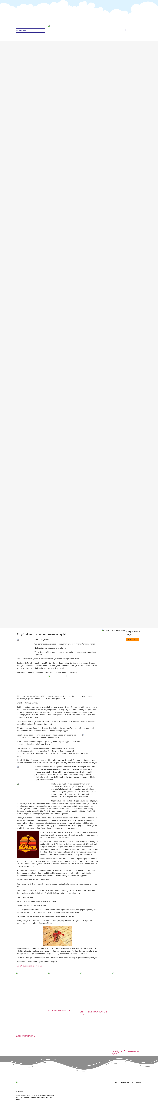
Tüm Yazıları (132, 639)
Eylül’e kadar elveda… (25, 1036)
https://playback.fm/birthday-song (29, 966)
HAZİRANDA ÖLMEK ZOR (59, 1010)
